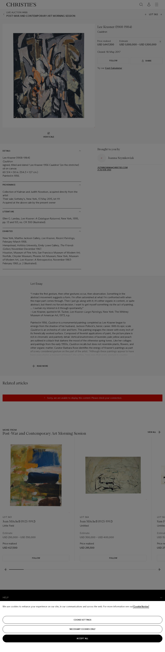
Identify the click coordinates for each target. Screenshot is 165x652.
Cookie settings (83, 620)
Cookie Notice (141, 606)
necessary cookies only (82, 629)
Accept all (82, 638)
